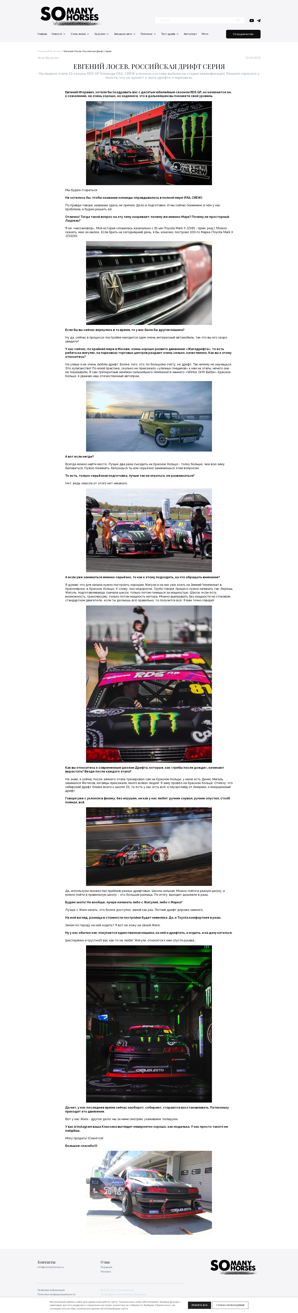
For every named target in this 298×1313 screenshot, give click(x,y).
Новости (57, 34)
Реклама (106, 1271)
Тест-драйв (168, 34)
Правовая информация (51, 1290)
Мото (205, 34)
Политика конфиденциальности (57, 1294)
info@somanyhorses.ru (51, 1267)
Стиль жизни (78, 34)
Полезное (147, 34)
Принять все (200, 1305)
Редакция (106, 1267)
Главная (42, 34)
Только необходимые (230, 1305)
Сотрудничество (243, 34)
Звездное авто (123, 34)
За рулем (100, 34)
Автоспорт (190, 34)
